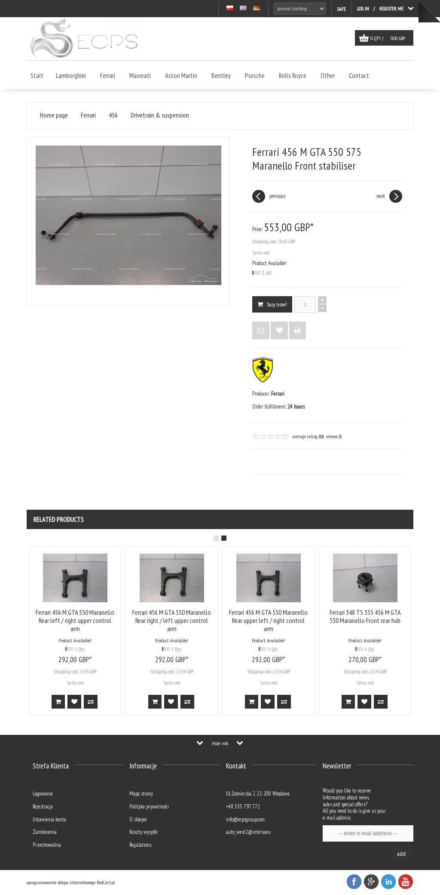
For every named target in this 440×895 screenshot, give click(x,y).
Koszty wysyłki (143, 832)
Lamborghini (71, 75)
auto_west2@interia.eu (248, 832)
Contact (359, 75)
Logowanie (43, 793)
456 (113, 115)
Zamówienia (45, 832)
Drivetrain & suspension (160, 115)
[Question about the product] (260, 330)
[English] (243, 8)
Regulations (140, 845)
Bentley (221, 75)
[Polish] (229, 8)
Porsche (255, 75)
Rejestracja (43, 806)
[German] (256, 8)
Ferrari (107, 75)
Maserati (140, 75)
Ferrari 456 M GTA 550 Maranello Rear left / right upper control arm (121, 620)
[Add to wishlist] (279, 330)
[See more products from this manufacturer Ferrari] (262, 380)
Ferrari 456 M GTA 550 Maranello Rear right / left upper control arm (218, 620)
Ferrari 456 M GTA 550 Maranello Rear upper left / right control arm (314, 620)
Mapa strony (141, 793)
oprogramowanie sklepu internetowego (61, 882)
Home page (54, 115)
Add (401, 854)
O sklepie (138, 819)
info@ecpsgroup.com (245, 819)
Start (37, 75)
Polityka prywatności (149, 806)
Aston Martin (181, 75)
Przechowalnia (47, 845)
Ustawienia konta (49, 819)
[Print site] (297, 330)
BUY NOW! (277, 304)
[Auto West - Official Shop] (84, 58)
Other (328, 75)
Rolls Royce (292, 75)
